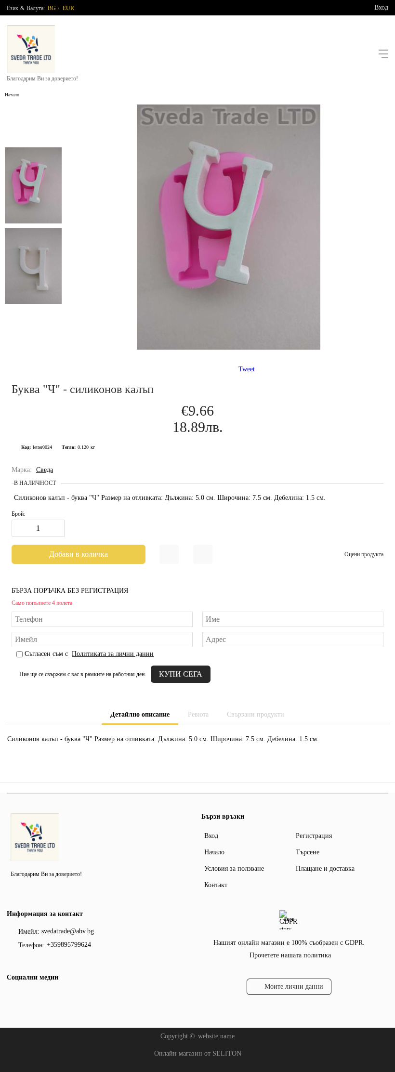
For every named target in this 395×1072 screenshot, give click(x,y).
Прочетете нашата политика (290, 955)
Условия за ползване (234, 868)
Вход (381, 7)
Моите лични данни (293, 986)
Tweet (246, 369)
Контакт (215, 885)
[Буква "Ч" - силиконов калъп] (228, 347)
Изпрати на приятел (202, 554)
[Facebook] (13, 997)
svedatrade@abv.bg (67, 931)
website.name (216, 1036)
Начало (12, 94)
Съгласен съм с (89, 653)
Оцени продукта (363, 554)
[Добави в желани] (169, 554)
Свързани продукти (255, 714)
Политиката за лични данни (113, 653)
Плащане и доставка (325, 868)
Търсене (307, 852)
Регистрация (314, 835)
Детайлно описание (140, 714)
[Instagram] (28, 997)
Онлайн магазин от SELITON (197, 1053)
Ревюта (198, 714)
